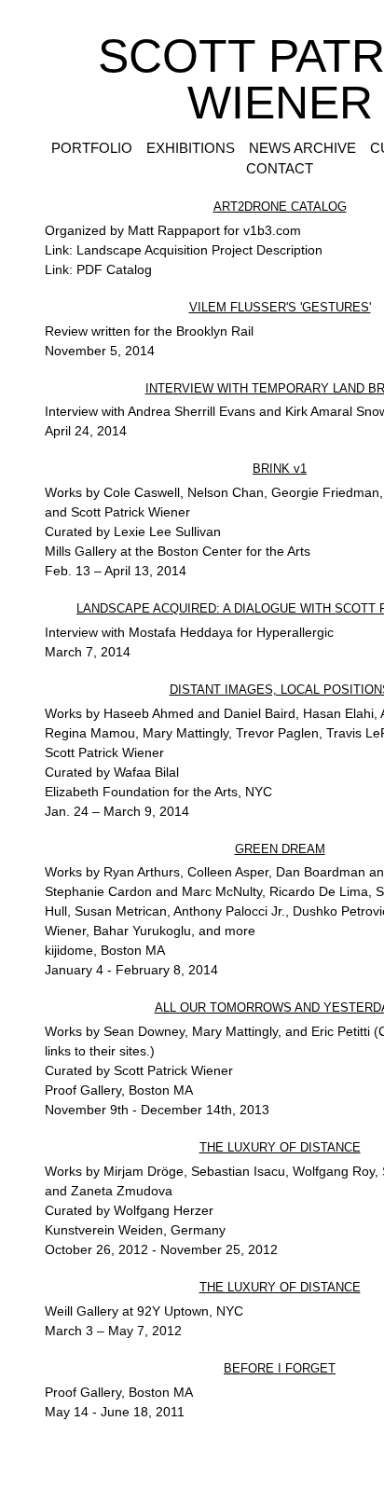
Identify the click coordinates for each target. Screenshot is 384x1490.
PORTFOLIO (88, 148)
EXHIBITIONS (192, 148)
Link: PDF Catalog (98, 269)
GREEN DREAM (280, 849)
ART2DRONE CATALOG (280, 207)
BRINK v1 (280, 469)
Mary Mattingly (235, 1031)
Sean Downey (144, 1031)
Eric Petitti (340, 1031)
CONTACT (279, 168)
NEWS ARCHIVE (307, 148)
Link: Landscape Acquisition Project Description (183, 249)
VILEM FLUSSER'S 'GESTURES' (280, 307)
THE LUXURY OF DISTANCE (280, 1147)
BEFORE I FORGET (280, 1368)
